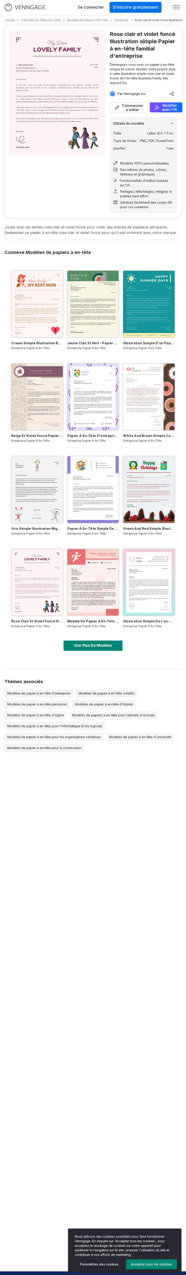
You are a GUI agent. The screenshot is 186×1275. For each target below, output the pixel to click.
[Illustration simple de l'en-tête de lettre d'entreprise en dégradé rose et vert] (149, 582)
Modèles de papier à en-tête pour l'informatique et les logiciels (54, 726)
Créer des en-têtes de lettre (41, 20)
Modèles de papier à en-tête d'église (35, 715)
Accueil (10, 20)
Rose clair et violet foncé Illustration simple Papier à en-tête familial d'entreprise (37, 621)
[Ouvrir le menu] (176, 7)
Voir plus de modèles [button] (93, 645)
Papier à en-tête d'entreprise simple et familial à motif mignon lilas (93, 436)
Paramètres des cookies (99, 1264)
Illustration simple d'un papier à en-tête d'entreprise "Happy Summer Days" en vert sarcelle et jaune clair (149, 343)
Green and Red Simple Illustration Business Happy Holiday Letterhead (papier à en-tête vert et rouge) (149, 528)
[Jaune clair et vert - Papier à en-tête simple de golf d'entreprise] (93, 304)
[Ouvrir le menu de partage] (172, 94)
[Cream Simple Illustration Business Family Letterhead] (37, 304)
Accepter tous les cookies (151, 1264)
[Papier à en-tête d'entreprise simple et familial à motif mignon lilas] (93, 397)
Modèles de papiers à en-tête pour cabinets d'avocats (113, 715)
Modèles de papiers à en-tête (87, 20)
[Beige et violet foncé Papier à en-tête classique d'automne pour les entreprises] (37, 397)
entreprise (121, 20)
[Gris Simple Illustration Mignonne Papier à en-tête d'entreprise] (37, 489)
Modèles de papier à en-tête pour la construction (44, 748)
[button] (129, 107)
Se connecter (91, 7)
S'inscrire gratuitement (135, 7)
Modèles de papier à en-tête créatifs (106, 693)
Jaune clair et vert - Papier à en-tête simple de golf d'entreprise (93, 343)
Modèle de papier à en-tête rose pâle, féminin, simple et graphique (93, 621)
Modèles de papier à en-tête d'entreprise (38, 693)
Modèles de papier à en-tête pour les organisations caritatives (54, 737)
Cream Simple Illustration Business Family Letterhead (37, 343)
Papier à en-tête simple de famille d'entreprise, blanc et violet (93, 528)
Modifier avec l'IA (169, 107)
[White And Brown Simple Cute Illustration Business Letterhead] (149, 397)
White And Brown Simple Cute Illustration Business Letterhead (149, 436)
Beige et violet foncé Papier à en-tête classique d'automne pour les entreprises (37, 436)
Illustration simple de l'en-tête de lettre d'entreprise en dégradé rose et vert (149, 621)
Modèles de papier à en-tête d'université (140, 737)
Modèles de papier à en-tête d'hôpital (104, 704)
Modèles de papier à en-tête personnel (37, 704)
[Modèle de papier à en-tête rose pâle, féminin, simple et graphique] (93, 582)
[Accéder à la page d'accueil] (25, 7)
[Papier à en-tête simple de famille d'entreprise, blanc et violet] (93, 489)
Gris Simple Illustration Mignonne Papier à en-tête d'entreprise (37, 528)
